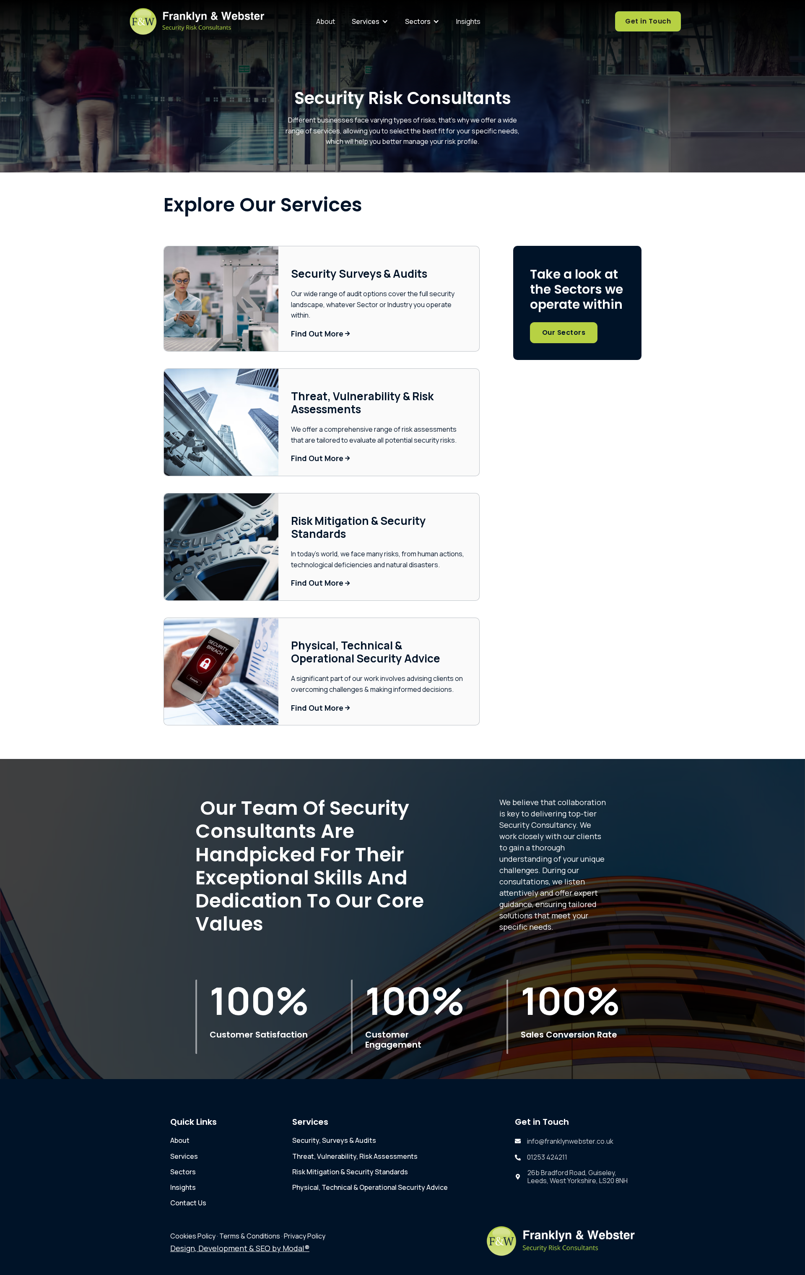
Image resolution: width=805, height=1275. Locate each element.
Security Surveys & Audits (359, 273)
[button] (370, 21)
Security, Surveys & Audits (334, 1140)
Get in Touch (648, 21)
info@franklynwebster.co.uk (570, 1141)
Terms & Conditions (249, 1236)
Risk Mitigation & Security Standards (358, 526)
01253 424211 (547, 1157)
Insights (468, 21)
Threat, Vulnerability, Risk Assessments (355, 1156)
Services (184, 1156)
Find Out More (320, 334)
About (325, 21)
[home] (197, 21)
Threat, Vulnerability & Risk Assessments (362, 402)
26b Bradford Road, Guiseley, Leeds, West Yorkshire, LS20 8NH (577, 1177)
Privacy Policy (304, 1236)
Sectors (183, 1171)
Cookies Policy (193, 1236)
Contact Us (188, 1202)
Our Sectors (564, 332)
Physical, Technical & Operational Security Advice (365, 651)
